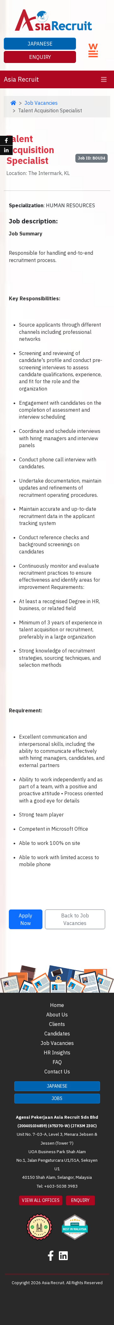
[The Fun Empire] (75, 1222)
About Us (57, 1014)
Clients (57, 1024)
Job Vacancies (41, 103)
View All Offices (41, 1200)
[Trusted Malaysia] (39, 1222)
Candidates (57, 1033)
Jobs (57, 1098)
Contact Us (57, 1071)
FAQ (57, 1062)
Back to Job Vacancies (75, 919)
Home (57, 1005)
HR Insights (57, 1052)
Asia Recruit (21, 79)
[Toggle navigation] (104, 79)
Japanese (40, 44)
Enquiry (40, 57)
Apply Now (25, 919)
